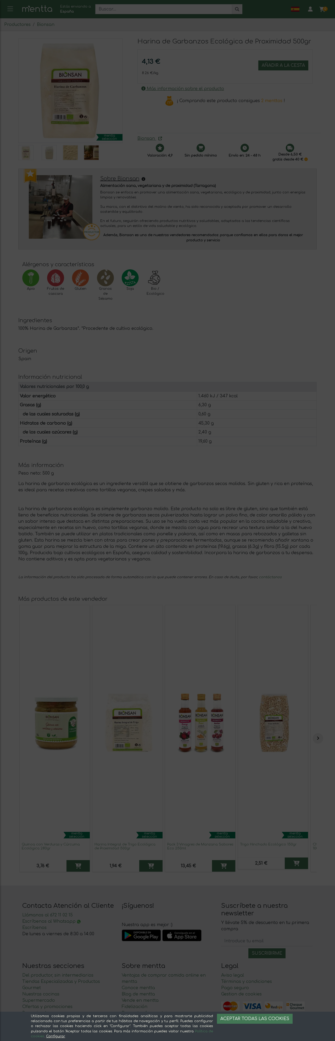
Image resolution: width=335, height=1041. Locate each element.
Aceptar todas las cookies (254, 1018)
